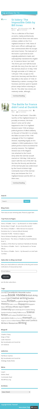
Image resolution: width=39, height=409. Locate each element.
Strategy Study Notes (8, 361)
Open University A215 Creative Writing (23, 310)
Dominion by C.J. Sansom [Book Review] (14, 231)
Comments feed (6, 377)
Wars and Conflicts (29, 320)
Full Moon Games (7, 356)
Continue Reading (19, 96)
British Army (32, 295)
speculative (5, 318)
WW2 (13, 112)
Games (32, 301)
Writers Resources (9, 323)
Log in (3, 372)
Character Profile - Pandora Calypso (13, 234)
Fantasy (4, 301)
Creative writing (19, 298)
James (15, 28)
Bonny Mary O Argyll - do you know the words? (16, 226)
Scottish (20, 315)
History (5, 303)
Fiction (11, 301)
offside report (18, 307)
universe (9, 320)
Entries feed (5, 374)
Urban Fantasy (16, 321)
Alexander (22, 292)
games (13, 30)
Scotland (14, 315)
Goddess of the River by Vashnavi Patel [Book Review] (19, 244)
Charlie (3, 298)
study (12, 318)
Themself (19, 3)
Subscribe (6, 277)
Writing (22, 323)
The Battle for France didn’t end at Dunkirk (24, 106)
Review (24, 312)
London (15, 304)
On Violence (5, 345)
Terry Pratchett (18, 318)
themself (27, 317)
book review (16, 295)
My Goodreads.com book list (10, 342)
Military (9, 307)
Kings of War (5, 337)
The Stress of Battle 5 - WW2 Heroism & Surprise (17, 229)
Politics (19, 312)
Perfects (9, 312)
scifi (9, 315)
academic (13, 292)
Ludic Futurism (6, 340)
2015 (2, 292)
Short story (27, 315)
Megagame (23, 304)
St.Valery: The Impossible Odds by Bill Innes (23, 22)
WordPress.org (6, 380)
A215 (6, 292)
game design (23, 301)
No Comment (23, 30)
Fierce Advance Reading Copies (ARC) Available (16, 236)
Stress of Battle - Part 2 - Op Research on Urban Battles (19, 223)
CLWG (8, 298)
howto (11, 304)
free (17, 301)
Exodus (31, 298)
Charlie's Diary (6, 334)
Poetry (14, 312)
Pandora (3, 312)
